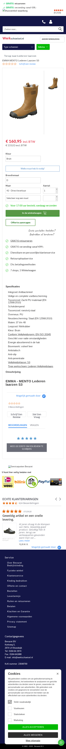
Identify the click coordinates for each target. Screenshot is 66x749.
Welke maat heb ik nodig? (33, 168)
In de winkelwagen (34, 213)
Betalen (11, 606)
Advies (41, 47)
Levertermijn (14, 596)
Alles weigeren (33, 735)
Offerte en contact (17, 586)
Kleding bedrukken (17, 581)
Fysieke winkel (15, 570)
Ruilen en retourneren (18, 601)
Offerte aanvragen (20, 222)
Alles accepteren (33, 727)
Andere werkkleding (51, 39)
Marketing (18, 720)
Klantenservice (15, 576)
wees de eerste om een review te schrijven (26, 447)
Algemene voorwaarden (19, 616)
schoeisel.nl (13, 37)
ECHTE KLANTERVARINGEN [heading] (20, 499)
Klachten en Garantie (18, 611)
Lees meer (24, 540)
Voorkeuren (19, 708)
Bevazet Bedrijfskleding (18, 21)
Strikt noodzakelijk (22, 702)
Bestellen (12, 591)
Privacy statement (17, 621)
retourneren (15, 3)
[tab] (16, 414)
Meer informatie (33, 740)
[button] (56, 499)
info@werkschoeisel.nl (22, 657)
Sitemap (11, 627)
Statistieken (19, 714)
